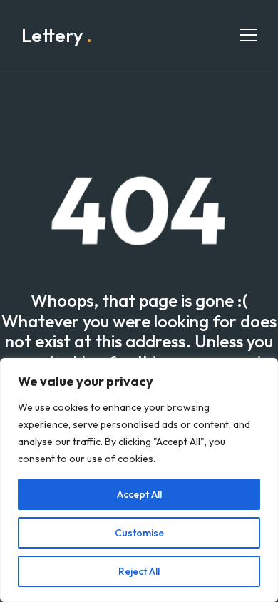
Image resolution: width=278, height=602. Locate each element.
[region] (139, 480)
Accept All (139, 494)
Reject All (139, 571)
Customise (139, 532)
